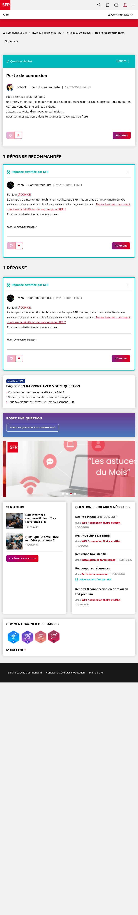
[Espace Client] (125, 5)
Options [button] (10, 41)
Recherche (99, 5)
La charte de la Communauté (25, 672)
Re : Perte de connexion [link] (109, 32)
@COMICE (24, 194)
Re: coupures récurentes (92, 568)
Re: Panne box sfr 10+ (91, 554)
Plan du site (96, 672)
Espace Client (125, 5)
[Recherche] (99, 5)
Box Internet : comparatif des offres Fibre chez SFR (40, 518)
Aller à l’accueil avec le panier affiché (108, 5)
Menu (133, 5)
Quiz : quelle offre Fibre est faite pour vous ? (42, 538)
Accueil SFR (5, 5)
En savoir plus (14, 649)
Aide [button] (6, 15)
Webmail (116, 5)
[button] (10, 135)
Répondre (122, 135)
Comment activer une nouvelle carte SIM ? (36, 392)
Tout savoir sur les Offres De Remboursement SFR (41, 402)
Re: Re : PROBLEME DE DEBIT (96, 517)
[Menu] (133, 5)
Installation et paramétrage (98, 560)
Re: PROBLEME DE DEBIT (93, 535)
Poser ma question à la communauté (32, 427)
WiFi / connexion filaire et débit (101, 522)
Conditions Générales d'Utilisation (65, 672)
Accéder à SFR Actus (22, 558)
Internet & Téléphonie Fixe (46, 32)
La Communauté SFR (15, 32)
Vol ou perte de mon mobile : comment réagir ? (39, 397)
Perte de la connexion (78, 32)
